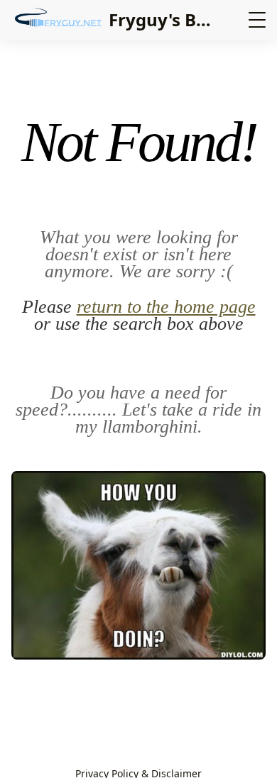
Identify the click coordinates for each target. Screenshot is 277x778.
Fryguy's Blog (165, 19)
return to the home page (166, 306)
